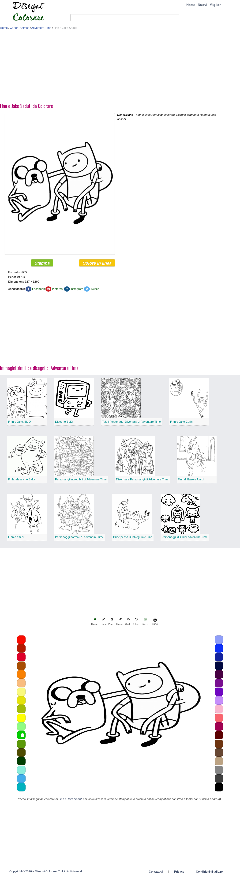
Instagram (77, 289)
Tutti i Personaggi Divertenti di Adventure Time (131, 421)
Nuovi (202, 5)
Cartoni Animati (19, 28)
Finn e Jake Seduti (70, 799)
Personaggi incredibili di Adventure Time (81, 479)
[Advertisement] (120, 67)
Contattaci (156, 871)
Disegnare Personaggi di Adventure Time (142, 479)
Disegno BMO (64, 421)
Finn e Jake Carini (181, 421)
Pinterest (57, 289)
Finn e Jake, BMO (19, 421)
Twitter (94, 289)
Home (190, 5)
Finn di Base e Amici (191, 479)
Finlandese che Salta (21, 479)
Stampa (42, 263)
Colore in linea (97, 263)
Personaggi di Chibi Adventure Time (185, 537)
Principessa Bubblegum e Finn (132, 537)
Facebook (38, 289)
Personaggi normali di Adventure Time (79, 537)
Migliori (215, 5)
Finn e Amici (16, 537)
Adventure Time (41, 28)
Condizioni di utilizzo (209, 871)
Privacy (179, 871)
